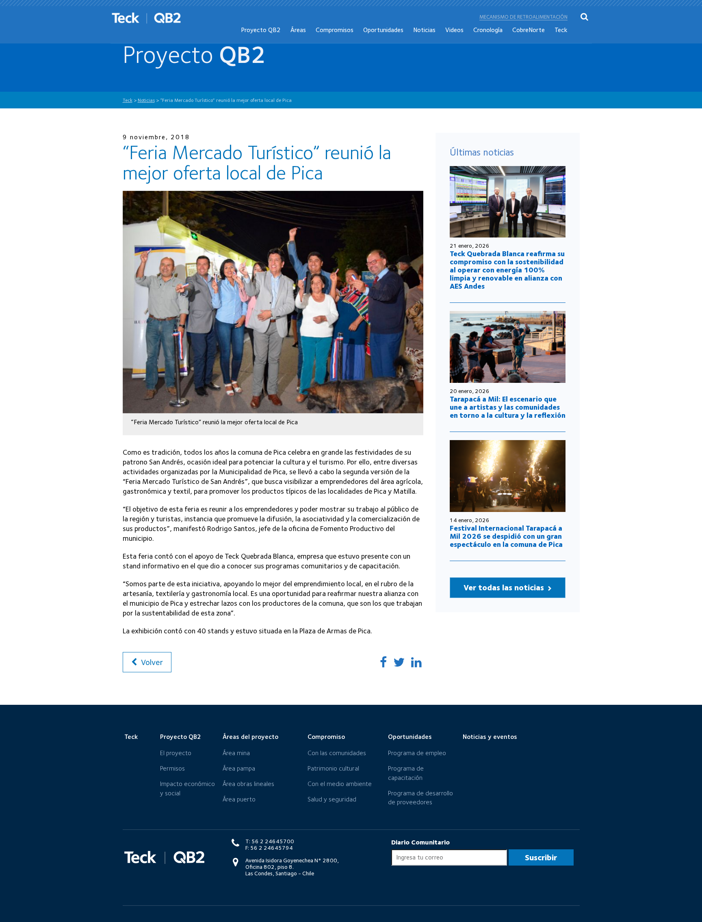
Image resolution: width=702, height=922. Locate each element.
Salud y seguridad (332, 799)
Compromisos (334, 30)
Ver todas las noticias (505, 587)
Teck (561, 30)
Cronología (488, 30)
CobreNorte (528, 30)
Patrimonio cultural (333, 768)
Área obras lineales (248, 784)
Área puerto (239, 799)
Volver (151, 662)
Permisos (172, 768)
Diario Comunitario (420, 842)
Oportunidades (383, 30)
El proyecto (175, 753)
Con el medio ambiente (340, 784)
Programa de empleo (417, 753)
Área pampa (239, 768)
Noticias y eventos (490, 737)
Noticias (424, 30)
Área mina (236, 753)
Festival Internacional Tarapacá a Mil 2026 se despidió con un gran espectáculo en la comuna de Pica (506, 536)
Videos (454, 30)
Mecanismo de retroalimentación (523, 17)
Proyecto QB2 (261, 30)
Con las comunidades (337, 753)
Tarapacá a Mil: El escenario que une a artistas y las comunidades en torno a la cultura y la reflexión (508, 407)
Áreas (298, 30)
